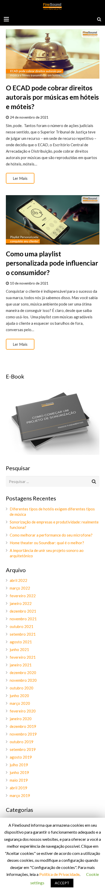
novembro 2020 (23, 680)
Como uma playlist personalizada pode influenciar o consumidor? (52, 263)
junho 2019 (19, 772)
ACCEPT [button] (62, 883)
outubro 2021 (21, 626)
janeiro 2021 (21, 665)
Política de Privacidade (59, 874)
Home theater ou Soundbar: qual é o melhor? (47, 542)
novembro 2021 (23, 618)
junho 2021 (19, 649)
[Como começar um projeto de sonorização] (52, 453)
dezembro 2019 (23, 726)
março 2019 (20, 795)
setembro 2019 (23, 749)
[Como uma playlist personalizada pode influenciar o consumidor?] (52, 220)
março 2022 (20, 588)
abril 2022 (18, 580)
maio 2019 (19, 780)
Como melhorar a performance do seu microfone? (51, 535)
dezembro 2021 (23, 611)
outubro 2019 (21, 741)
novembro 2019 (23, 734)
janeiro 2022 (21, 603)
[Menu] (6, 19)
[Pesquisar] (99, 19)
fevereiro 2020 (23, 711)
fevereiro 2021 (23, 657)
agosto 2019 (21, 757)
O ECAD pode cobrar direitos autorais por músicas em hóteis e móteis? (52, 97)
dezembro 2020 (23, 672)
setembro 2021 (23, 634)
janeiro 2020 (21, 718)
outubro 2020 (21, 688)
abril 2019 (18, 787)
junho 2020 (19, 695)
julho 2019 (19, 764)
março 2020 (20, 703)
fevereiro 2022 (23, 595)
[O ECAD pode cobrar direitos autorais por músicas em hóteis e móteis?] (52, 54)
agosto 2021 (21, 641)
